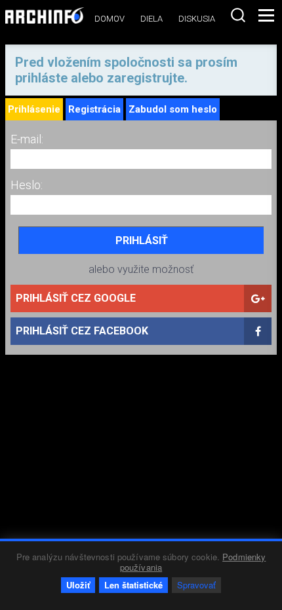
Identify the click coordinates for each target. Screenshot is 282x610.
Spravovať (196, 585)
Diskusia (196, 19)
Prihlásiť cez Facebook (82, 331)
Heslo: (26, 185)
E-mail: (26, 139)
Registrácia (94, 109)
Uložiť (78, 585)
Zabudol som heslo (173, 109)
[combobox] (238, 15)
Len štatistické (133, 585)
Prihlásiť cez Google (76, 298)
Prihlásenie (34, 109)
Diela (151, 19)
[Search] (238, 15)
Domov (109, 19)
